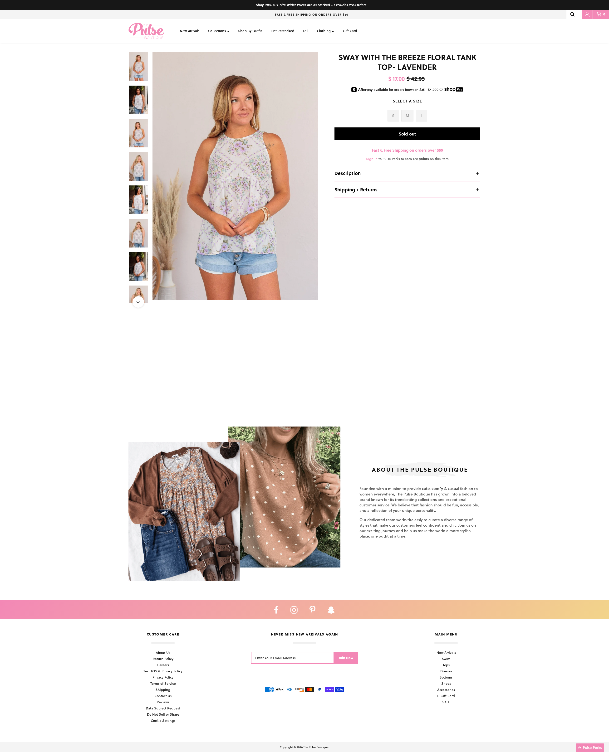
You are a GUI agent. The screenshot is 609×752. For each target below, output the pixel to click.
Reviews (163, 701)
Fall (305, 30)
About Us (163, 652)
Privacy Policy (162, 677)
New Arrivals (190, 30)
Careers (163, 664)
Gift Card (350, 30)
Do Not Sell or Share (163, 714)
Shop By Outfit (250, 30)
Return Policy (163, 658)
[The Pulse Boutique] (146, 30)
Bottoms (446, 677)
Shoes (446, 683)
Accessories (446, 689)
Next (138, 302)
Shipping (163, 689)
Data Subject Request (163, 708)
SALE (446, 701)
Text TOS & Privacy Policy (162, 671)
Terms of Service (163, 683)
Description (347, 173)
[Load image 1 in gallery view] (235, 176)
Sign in (372, 158)
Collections (217, 30)
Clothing (324, 30)
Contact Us (163, 695)
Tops (446, 664)
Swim (446, 658)
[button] (590, 747)
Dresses (446, 671)
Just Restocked (282, 30)
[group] (235, 176)
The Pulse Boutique (316, 747)
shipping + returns (356, 189)
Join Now (346, 657)
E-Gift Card (446, 695)
